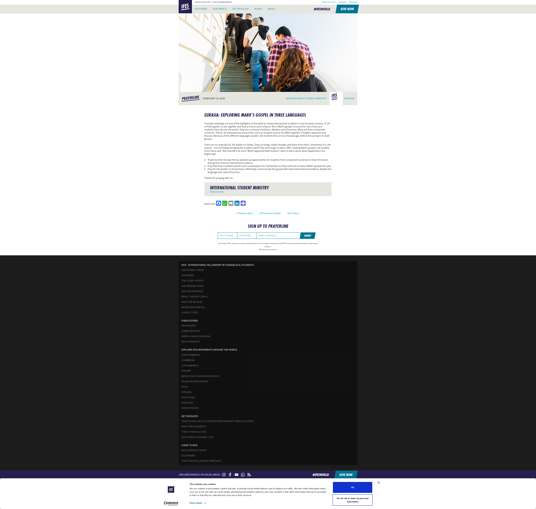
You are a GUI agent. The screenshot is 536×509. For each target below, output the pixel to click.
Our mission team (192, 286)
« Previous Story (244, 213)
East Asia (187, 403)
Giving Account (328, 2)
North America (190, 355)
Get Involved (240, 9)
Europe (186, 371)
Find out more (217, 192)
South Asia (188, 397)
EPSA (184, 387)
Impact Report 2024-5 (194, 296)
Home (182, 1)
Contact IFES (189, 312)
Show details (196, 503)
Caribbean (188, 360)
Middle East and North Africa (200, 376)
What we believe (191, 302)
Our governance (192, 291)
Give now (347, 9)
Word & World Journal (196, 336)
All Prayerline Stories (270, 213)
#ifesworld (322, 9)
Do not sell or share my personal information (352, 500)
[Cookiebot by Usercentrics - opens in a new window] (171, 503)
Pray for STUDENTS (193, 426)
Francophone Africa (194, 381)
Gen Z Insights (190, 341)
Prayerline (188, 326)
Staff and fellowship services (201, 461)
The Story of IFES (192, 281)
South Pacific (190, 408)
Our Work (201, 9)
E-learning (188, 455)
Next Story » (294, 213)
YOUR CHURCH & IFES (193, 432)
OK (352, 487)
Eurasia (186, 392)
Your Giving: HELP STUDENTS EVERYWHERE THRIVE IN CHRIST (217, 421)
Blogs (258, 9)
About (272, 9)
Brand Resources (193, 307)
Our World (220, 9)
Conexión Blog (190, 331)
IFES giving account (193, 450)
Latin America (189, 365)
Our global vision (192, 270)
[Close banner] (379, 483)
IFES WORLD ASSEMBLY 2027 (197, 437)
